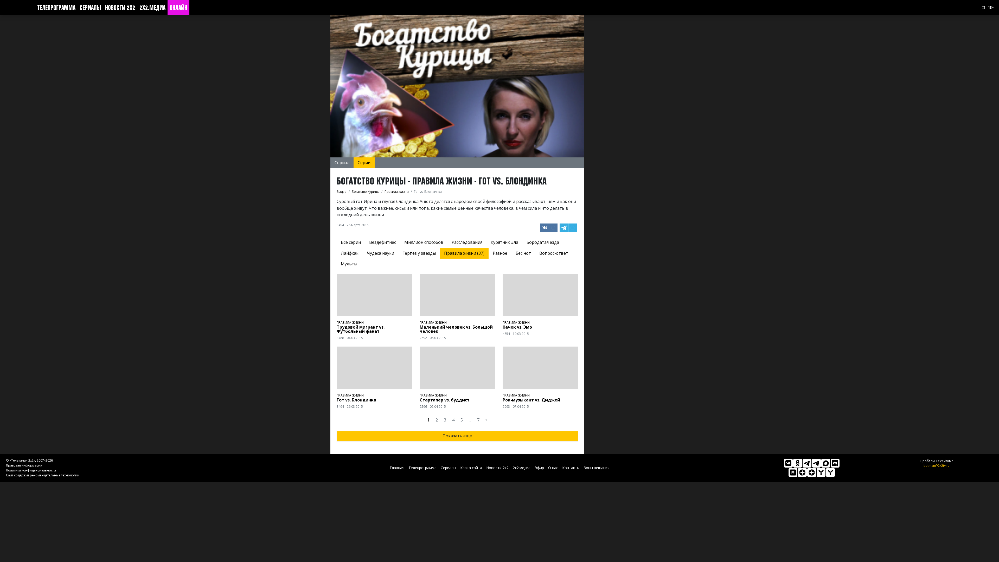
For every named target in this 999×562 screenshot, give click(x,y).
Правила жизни (350, 322)
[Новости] (830, 472)
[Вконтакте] (788, 463)
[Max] (825, 463)
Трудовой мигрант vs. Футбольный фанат (361, 329)
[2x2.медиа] (816, 463)
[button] (983, 7)
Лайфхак (349, 253)
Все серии (351, 242)
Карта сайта (471, 467)
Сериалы (90, 7)
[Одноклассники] (797, 463)
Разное (500, 253)
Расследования (467, 242)
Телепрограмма (56, 7)
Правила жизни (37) (464, 253)
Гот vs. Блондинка (356, 400)
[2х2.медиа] (811, 472)
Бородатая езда (543, 242)
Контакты (571, 467)
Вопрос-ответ (553, 253)
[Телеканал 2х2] (807, 463)
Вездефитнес (382, 242)
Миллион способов (423, 242)
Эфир (539, 467)
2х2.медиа (152, 7)
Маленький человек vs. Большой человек (456, 329)
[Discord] (835, 463)
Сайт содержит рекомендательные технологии (42, 475)
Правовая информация (24, 465)
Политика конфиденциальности (31, 470)
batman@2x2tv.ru (937, 465)
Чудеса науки (380, 253)
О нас (553, 467)
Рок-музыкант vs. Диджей (531, 400)
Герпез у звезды (419, 253)
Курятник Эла (504, 242)
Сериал (342, 162)
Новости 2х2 (120, 7)
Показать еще (457, 436)
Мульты (349, 264)
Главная (397, 467)
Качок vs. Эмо (517, 327)
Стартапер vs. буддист (445, 400)
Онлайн (178, 7)
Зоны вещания (597, 467)
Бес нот (523, 253)
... (470, 420)
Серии (364, 162)
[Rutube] (793, 472)
